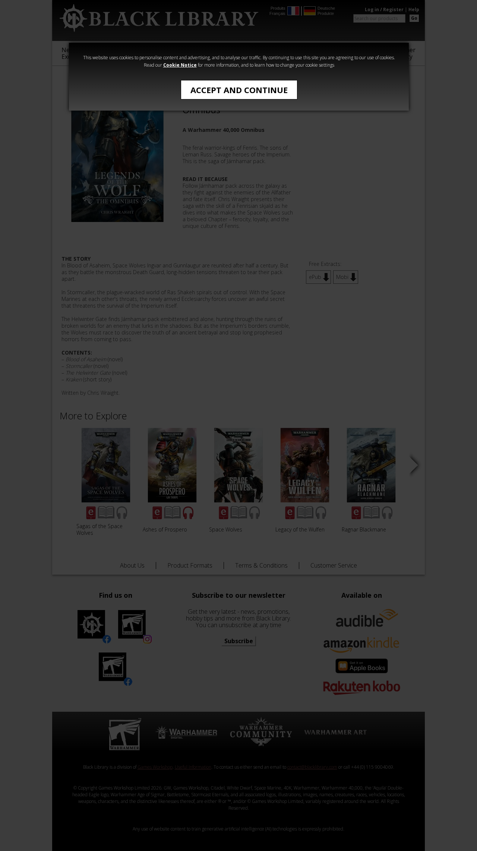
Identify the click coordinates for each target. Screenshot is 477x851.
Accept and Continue (239, 89)
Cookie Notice (180, 65)
